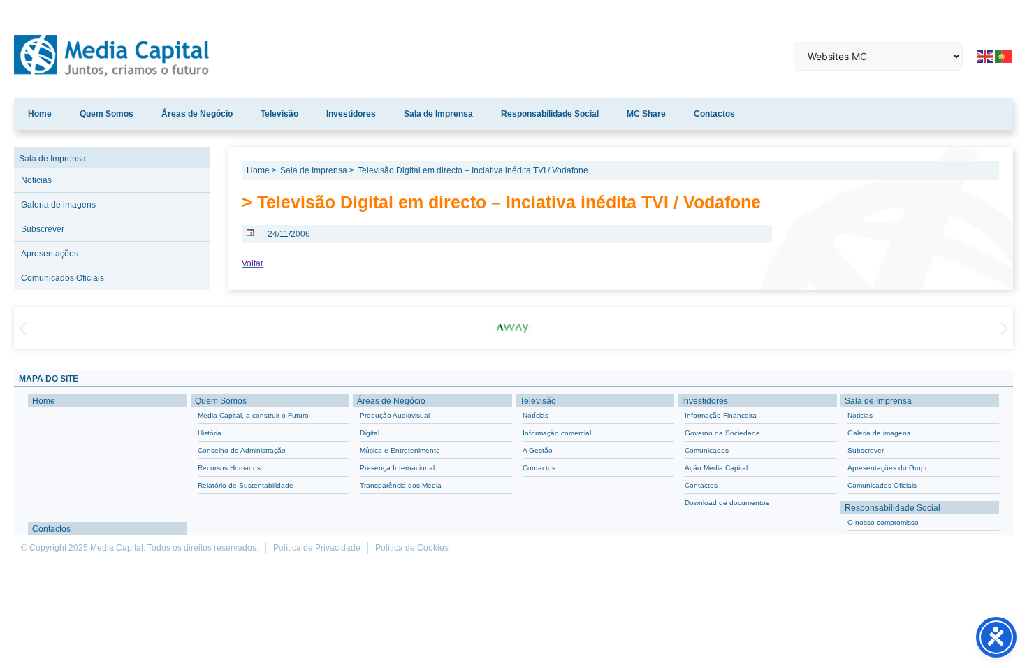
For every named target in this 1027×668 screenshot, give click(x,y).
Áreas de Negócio (197, 114)
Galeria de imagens (58, 205)
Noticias (36, 180)
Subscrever (42, 229)
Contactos (714, 114)
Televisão (279, 114)
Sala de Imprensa (438, 114)
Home (40, 114)
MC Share (646, 114)
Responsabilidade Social (550, 114)
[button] (22, 328)
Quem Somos (106, 114)
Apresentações (49, 254)
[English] (986, 55)
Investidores (351, 114)
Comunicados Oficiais (62, 278)
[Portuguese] (1004, 55)
